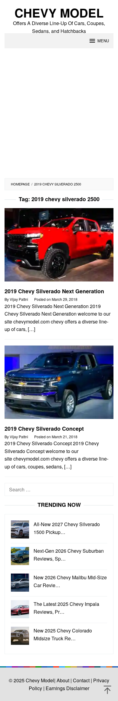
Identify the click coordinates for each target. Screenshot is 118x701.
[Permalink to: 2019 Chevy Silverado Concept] (59, 384)
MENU (103, 40)
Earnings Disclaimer (66, 688)
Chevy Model (59, 12)
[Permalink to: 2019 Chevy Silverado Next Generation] (59, 247)
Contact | (82, 680)
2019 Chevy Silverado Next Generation (54, 291)
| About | (63, 680)
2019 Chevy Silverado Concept (44, 428)
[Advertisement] (59, 116)
